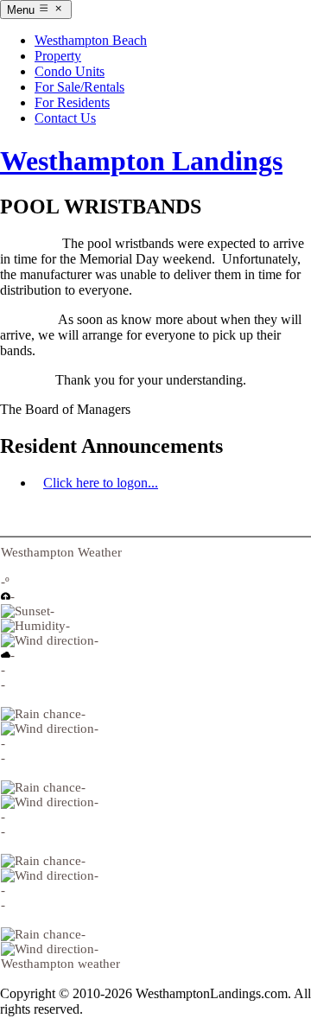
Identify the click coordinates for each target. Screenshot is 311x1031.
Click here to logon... (100, 482)
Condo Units (70, 71)
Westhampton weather (60, 964)
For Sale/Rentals (79, 87)
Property (58, 55)
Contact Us (65, 118)
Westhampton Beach (91, 40)
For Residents (72, 102)
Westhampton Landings (141, 160)
